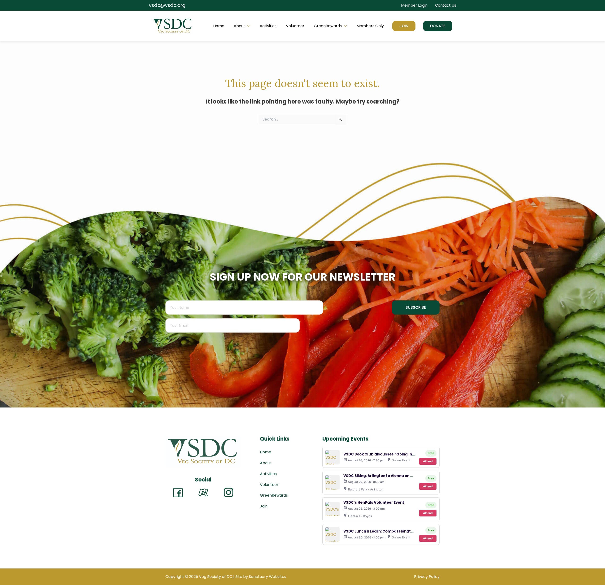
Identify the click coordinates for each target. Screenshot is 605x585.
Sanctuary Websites (267, 576)
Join (403, 26)
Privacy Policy (427, 576)
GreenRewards (328, 26)
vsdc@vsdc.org (167, 5)
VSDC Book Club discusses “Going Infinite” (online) (391, 454)
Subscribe (416, 307)
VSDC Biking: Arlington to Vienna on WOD (381, 475)
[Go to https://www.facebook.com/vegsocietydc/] (178, 492)
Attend (428, 461)
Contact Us (445, 5)
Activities (268, 26)
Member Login (414, 5)
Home (218, 26)
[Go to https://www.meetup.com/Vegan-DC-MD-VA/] (203, 492)
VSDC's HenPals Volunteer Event (373, 502)
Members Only (370, 26)
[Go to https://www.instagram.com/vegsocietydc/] (228, 492)
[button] (437, 26)
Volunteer (295, 26)
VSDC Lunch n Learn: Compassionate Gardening (388, 531)
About (239, 26)
